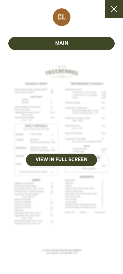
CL (61, 17)
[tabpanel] (61, 159)
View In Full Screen (61, 160)
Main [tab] (61, 43)
